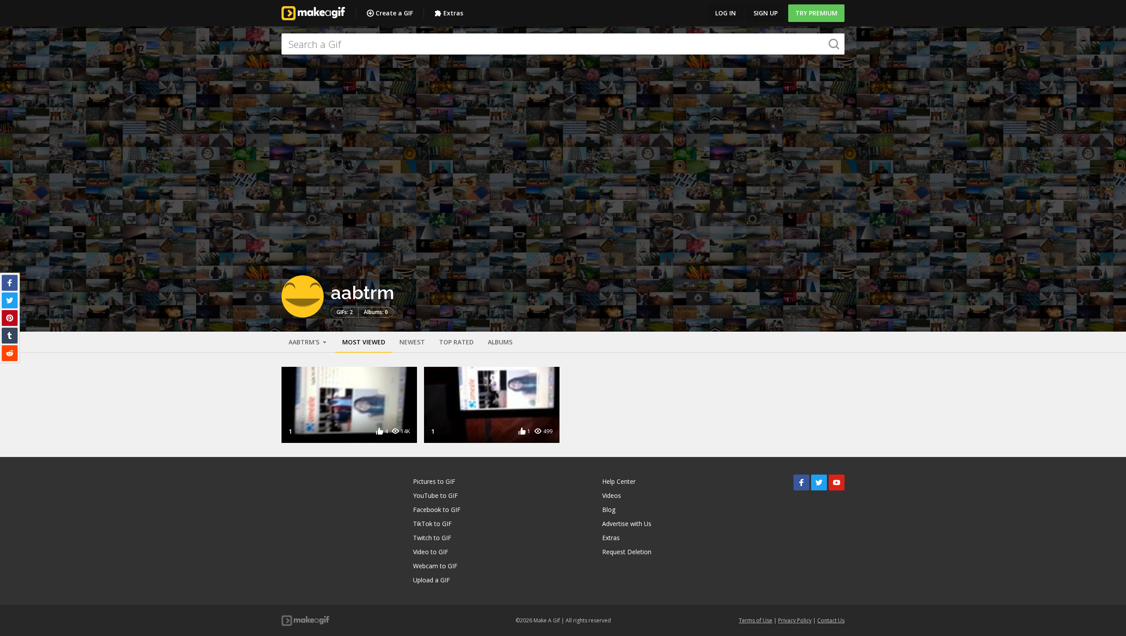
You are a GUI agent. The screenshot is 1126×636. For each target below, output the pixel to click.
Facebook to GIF (437, 509)
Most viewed (363, 342)
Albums (500, 342)
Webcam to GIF (435, 566)
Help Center (619, 481)
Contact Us (830, 620)
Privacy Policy (795, 620)
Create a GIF (394, 13)
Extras (453, 13)
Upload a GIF (431, 580)
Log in (725, 13)
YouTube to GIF (435, 495)
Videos (611, 495)
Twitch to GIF (432, 538)
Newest (412, 342)
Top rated (456, 342)
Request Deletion (626, 552)
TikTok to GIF (432, 523)
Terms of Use (755, 620)
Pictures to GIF (434, 481)
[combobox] (563, 44)
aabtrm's (305, 342)
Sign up (765, 13)
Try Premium (816, 13)
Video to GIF (430, 552)
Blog (608, 509)
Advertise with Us (626, 523)
